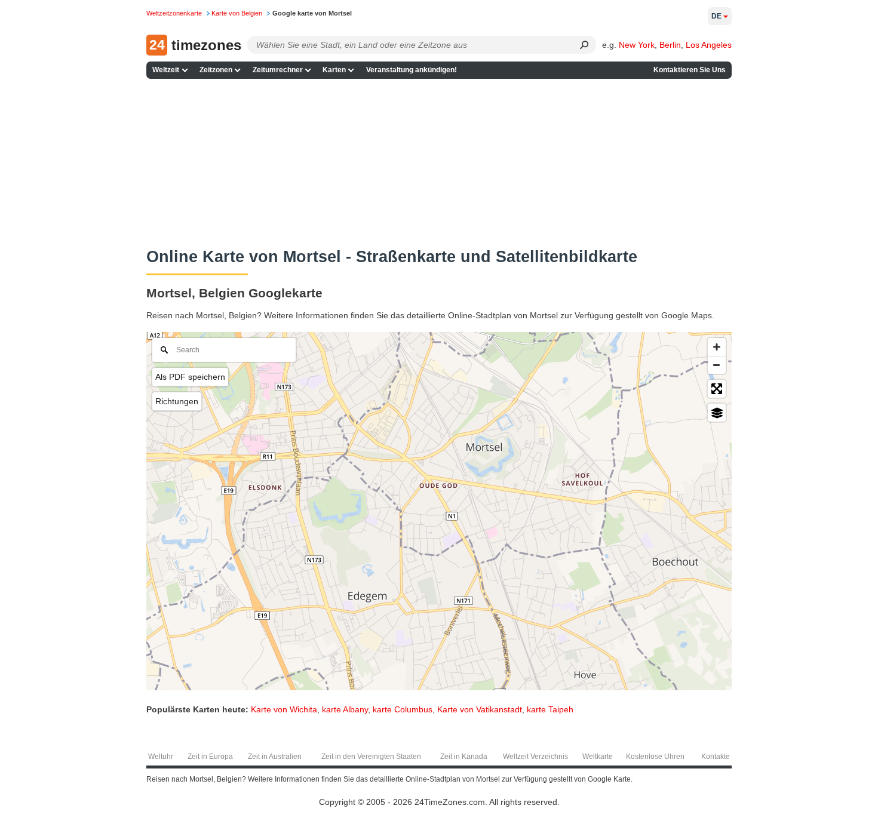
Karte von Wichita (284, 709)
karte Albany (345, 709)
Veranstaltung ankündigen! (411, 70)
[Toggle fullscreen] (717, 389)
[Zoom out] (717, 365)
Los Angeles (709, 45)
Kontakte (715, 756)
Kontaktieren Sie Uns (689, 70)
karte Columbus (402, 709)
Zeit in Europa (210, 756)
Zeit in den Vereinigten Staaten (371, 756)
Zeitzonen (215, 70)
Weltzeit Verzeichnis (535, 756)
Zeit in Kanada (463, 756)
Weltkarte (597, 756)
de (716, 16)
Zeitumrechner (278, 70)
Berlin (670, 45)
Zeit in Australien (275, 756)
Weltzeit (165, 70)
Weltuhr (160, 756)
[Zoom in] (717, 347)
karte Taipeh (550, 709)
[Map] (439, 511)
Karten (334, 70)
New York (637, 45)
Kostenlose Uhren (655, 756)
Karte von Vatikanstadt (479, 709)
